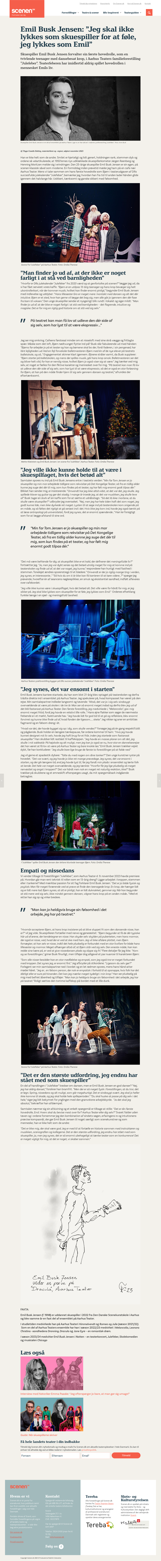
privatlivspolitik (89, 1450)
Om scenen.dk (16, 1532)
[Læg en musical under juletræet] (159, 780)
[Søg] (149, 14)
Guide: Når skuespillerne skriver (39, 1435)
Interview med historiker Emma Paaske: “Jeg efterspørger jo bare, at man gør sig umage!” (75, 1394)
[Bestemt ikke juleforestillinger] (2, 780)
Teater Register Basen (104, 1503)
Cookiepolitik (16, 1537)
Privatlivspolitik (17, 1542)
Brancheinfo (105, 4)
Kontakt (148, 4)
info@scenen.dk (57, 1537)
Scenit (133, 1515)
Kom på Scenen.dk (134, 4)
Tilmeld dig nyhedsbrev (88, 4)
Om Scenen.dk (118, 4)
